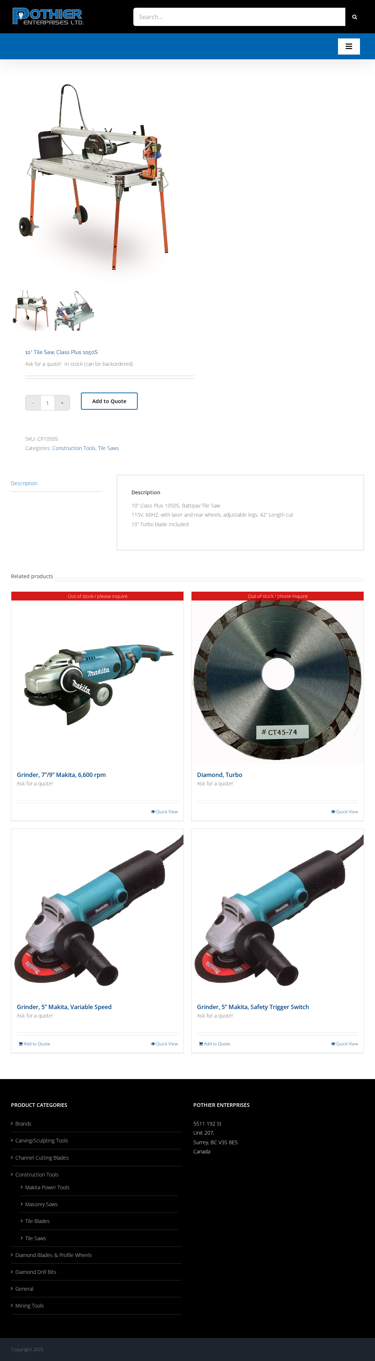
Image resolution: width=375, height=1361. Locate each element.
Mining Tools (29, 1305)
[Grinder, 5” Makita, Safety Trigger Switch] (278, 912)
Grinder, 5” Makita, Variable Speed (64, 1007)
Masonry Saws (41, 1204)
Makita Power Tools (47, 1187)
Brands (23, 1123)
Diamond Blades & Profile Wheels (53, 1255)
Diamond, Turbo (219, 775)
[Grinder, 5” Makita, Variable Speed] (97, 912)
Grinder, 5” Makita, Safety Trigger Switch (253, 1007)
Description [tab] (24, 483)
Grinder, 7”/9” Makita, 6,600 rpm (61, 775)
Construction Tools (74, 448)
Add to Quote (109, 401)
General (24, 1288)
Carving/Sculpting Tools (41, 1140)
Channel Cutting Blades (42, 1157)
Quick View (167, 811)
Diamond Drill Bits (35, 1271)
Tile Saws (108, 448)
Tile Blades (37, 1220)
